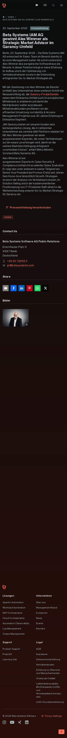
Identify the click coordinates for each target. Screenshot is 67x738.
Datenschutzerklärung (48, 659)
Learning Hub (10, 659)
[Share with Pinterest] (30, 288)
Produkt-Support (11, 649)
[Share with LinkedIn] (22, 288)
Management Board (46, 607)
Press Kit (7, 654)
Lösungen (8, 595)
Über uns (41, 602)
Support (7, 642)
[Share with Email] (6, 288)
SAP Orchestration (13, 613)
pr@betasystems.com (20, 265)
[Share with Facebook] (14, 288)
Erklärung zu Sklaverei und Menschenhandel (48, 671)
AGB (38, 649)
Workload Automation (14, 607)
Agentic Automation (13, 602)
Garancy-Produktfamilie (44, 94)
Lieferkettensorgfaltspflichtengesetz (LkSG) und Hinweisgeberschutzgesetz (49, 690)
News (39, 618)
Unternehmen (44, 595)
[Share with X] (45, 288)
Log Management (12, 628)
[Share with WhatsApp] (37, 288)
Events (39, 623)
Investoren (41, 613)
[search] (53, 5)
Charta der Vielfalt (45, 678)
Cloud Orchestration (14, 618)
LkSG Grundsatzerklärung (50, 702)
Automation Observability (16, 623)
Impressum (42, 654)
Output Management (14, 633)
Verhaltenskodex (45, 664)
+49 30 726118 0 (17, 261)
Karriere (40, 628)
